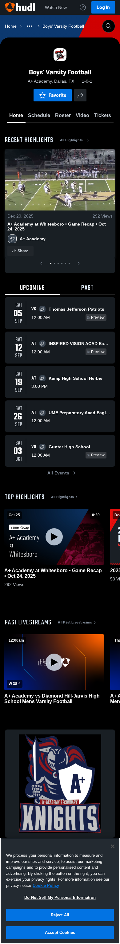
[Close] (112, 846)
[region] (60, 891)
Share (23, 250)
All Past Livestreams (75, 622)
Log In (103, 7)
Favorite (57, 95)
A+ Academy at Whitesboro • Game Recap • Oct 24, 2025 (56, 226)
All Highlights (71, 140)
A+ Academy (33, 238)
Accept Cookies (60, 932)
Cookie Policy (46, 885)
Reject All (60, 915)
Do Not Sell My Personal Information (60, 897)
